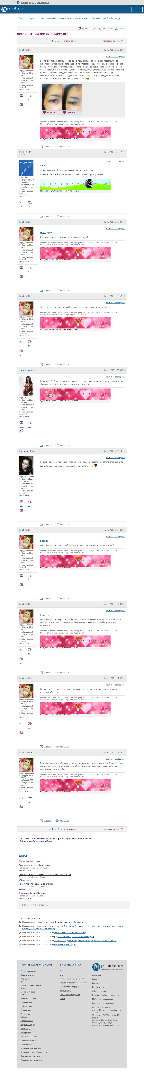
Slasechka (24, 370)
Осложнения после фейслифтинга (34, 865)
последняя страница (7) (113, 41)
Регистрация (26, 3)
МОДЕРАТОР (25, 152)
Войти (122, 28)
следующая (69, 41)
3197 (21, 427)
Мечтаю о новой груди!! (65, 944)
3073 (21, 206)
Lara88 (22, 50)
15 (29, 206)
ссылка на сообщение (115, 56)
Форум (23, 856)
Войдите (24, 841)
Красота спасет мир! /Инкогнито (70, 922)
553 (21, 100)
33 (29, 506)
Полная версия (43, 3)
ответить (47, 146)
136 (29, 427)
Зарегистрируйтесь (42, 841)
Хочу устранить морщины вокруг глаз (36, 883)
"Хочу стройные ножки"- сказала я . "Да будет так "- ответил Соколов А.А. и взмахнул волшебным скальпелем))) (72, 927)
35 (29, 100)
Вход (34, 3)
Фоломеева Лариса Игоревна (32, 893)
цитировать (64, 146)
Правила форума (89, 28)
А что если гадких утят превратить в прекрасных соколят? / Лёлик (85, 940)
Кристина (23, 451)
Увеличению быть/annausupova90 (70, 932)
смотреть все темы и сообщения (35, 905)
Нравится (51, 112)
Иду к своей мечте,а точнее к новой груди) (74, 936)
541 (21, 506)
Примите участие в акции (52, 174)
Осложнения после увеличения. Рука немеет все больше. (45, 874)
